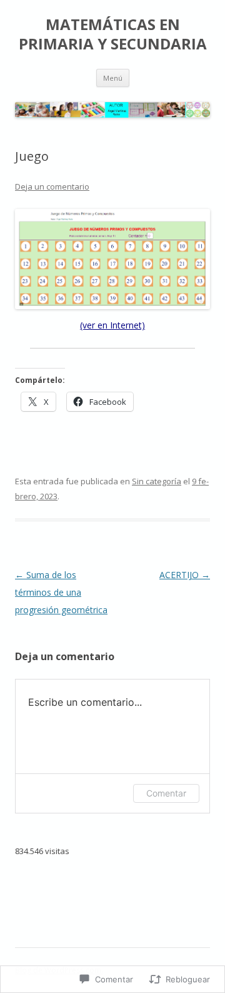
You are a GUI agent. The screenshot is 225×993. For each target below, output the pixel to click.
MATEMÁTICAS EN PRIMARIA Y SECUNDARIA (113, 34)
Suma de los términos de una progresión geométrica (61, 592)
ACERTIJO (184, 575)
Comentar (166, 793)
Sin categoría (156, 481)
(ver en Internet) (112, 325)
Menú (112, 78)
